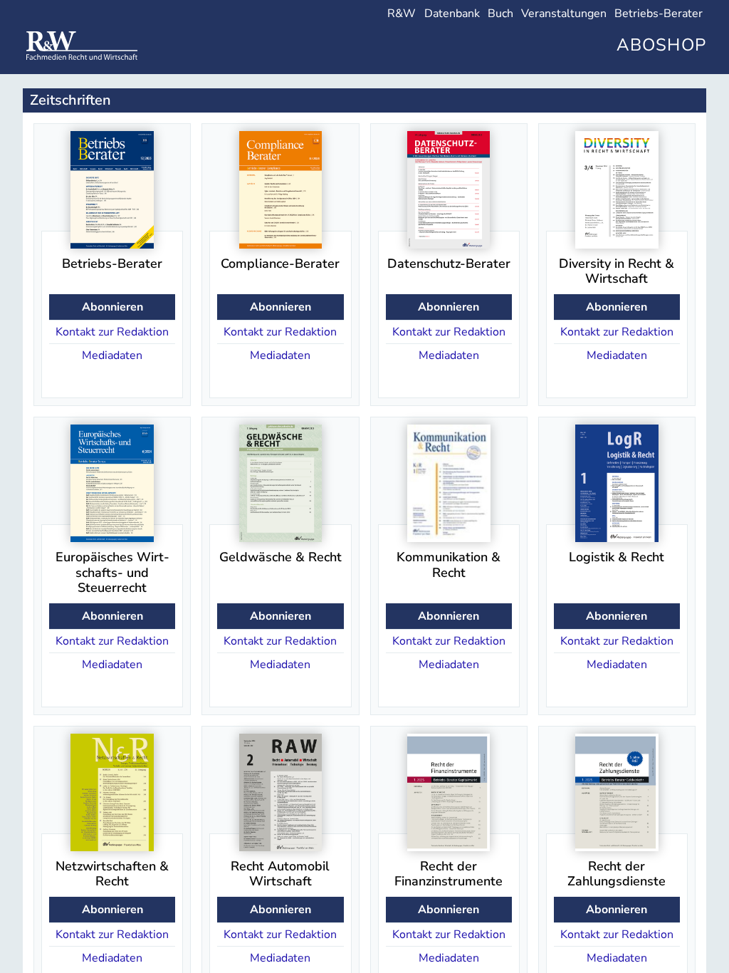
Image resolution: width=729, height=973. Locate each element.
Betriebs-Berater (658, 13)
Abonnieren (112, 307)
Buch (500, 13)
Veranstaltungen (564, 13)
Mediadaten (112, 355)
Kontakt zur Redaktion (112, 332)
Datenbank (452, 13)
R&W (401, 13)
